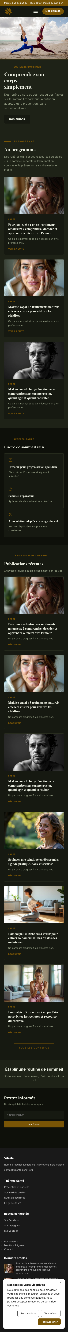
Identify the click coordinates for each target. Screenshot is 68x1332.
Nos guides (17, 119)
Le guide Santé (12, 1203)
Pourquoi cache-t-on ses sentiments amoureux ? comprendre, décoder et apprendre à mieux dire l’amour (32, 228)
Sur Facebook (12, 1220)
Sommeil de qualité (14, 1192)
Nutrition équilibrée (14, 1197)
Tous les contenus (34, 1047)
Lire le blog (53, 11)
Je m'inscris (34, 1124)
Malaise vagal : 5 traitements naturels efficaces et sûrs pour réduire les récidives (33, 311)
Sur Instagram (12, 1225)
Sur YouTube (11, 1230)
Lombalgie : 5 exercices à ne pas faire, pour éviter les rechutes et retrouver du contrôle (33, 1016)
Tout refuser (50, 1313)
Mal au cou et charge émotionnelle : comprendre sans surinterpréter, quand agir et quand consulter (32, 393)
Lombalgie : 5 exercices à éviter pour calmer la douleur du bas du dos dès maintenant (33, 938)
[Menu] (35, 11)
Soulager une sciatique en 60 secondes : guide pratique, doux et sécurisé (33, 861)
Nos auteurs (11, 1241)
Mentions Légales (14, 1245)
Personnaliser (28, 1313)
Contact (8, 1249)
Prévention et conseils (16, 1187)
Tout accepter (49, 1321)
